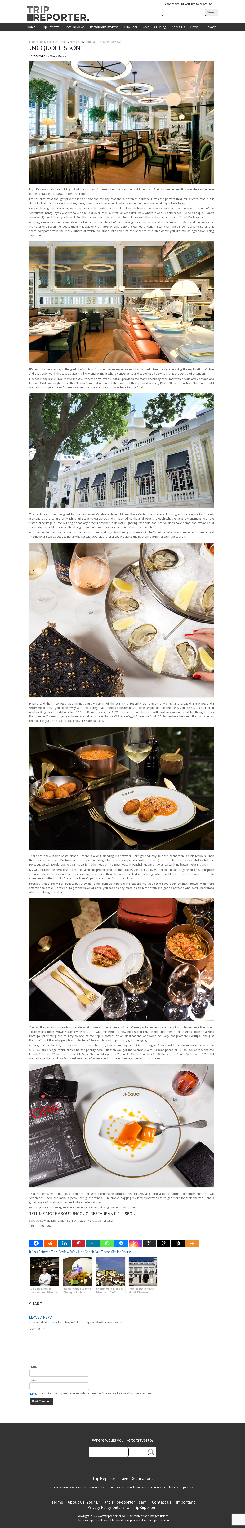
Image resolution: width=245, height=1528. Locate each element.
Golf (146, 27)
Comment (37, 1328)
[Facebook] (36, 1243)
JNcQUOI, (35, 1220)
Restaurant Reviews (104, 27)
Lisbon (64, 41)
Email (33, 1380)
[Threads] (163, 1243)
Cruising (160, 27)
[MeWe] (93, 1243)
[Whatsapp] (107, 1243)
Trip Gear (130, 27)
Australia (191, 1054)
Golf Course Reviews (94, 1487)
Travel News (133, 1487)
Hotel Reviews (75, 27)
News (194, 27)
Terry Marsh (58, 56)
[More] (192, 1243)
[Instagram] (135, 1243)
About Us (178, 27)
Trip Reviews (50, 27)
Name (34, 1366)
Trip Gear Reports (116, 1487)
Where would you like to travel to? (189, 4)
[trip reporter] (59, 20)
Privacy (211, 27)
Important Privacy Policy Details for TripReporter (141, 1505)
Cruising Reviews (59, 1487)
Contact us (161, 1502)
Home (31, 27)
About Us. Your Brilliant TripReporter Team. (107, 1502)
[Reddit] (50, 1243)
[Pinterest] (78, 1243)
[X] (149, 1243)
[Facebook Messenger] (121, 1243)
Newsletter (76, 41)
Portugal (90, 41)
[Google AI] (178, 1243)
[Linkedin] (64, 1243)
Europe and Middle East (43, 41)
